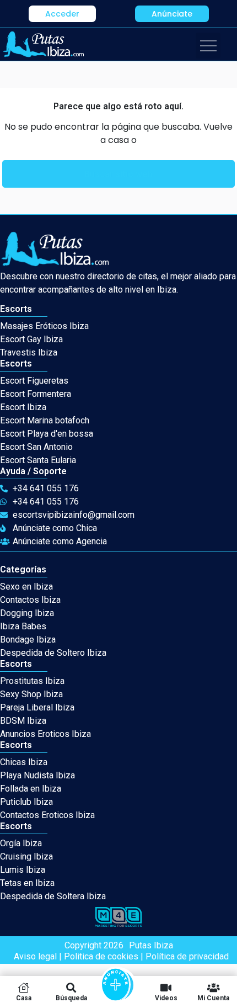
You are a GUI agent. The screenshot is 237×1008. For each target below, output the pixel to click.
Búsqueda (71, 997)
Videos (166, 997)
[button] (62, 14)
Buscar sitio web (118, 174)
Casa (23, 997)
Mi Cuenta (213, 997)
